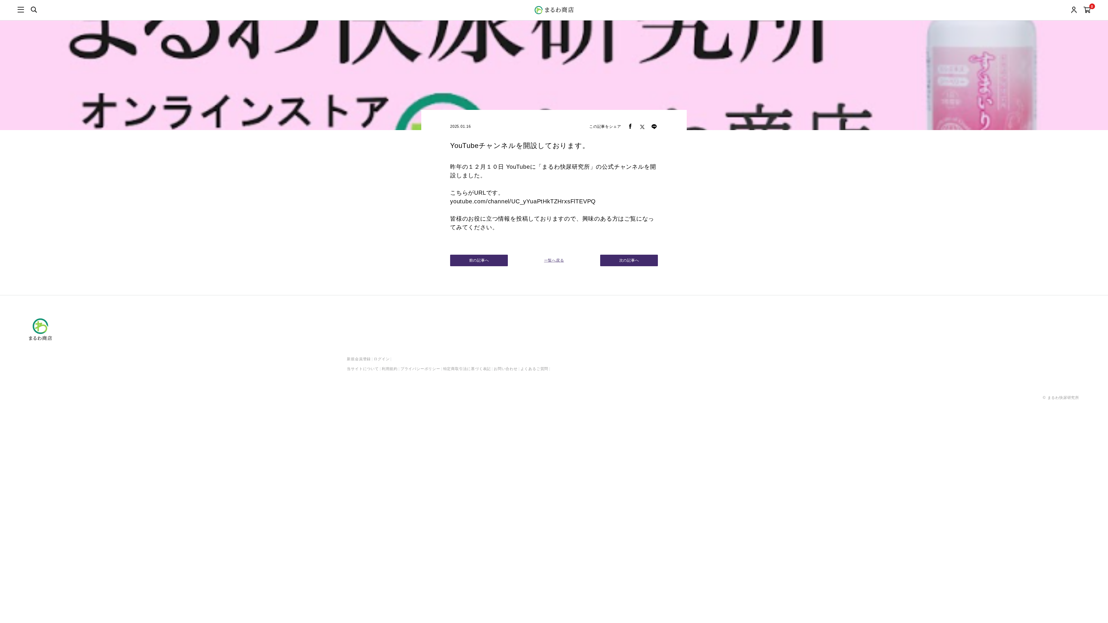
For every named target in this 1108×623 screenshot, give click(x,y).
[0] (1087, 10)
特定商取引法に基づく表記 (467, 369)
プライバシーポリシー (420, 369)
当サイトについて (363, 369)
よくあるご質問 (535, 369)
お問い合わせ (506, 369)
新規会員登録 (359, 359)
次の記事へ (629, 260)
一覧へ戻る (554, 260)
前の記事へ (479, 260)
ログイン (382, 359)
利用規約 (390, 369)
